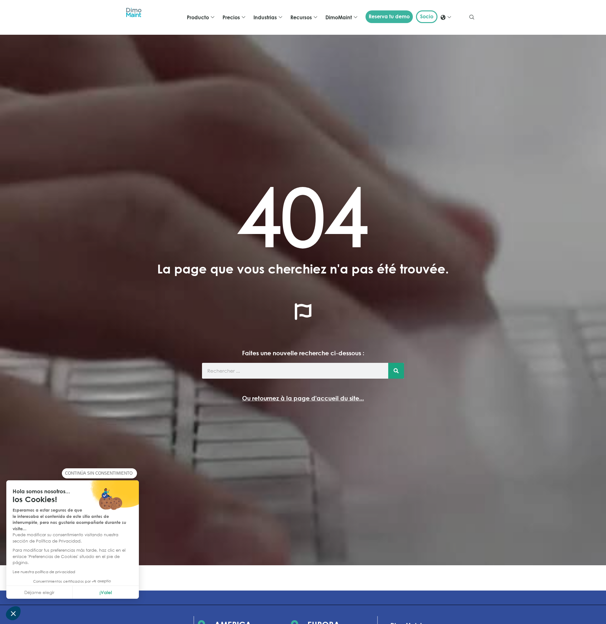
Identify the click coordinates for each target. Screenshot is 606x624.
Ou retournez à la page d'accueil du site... (303, 398)
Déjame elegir (39, 592)
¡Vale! (105, 592)
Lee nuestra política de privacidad (44, 571)
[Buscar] (396, 371)
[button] (13, 613)
